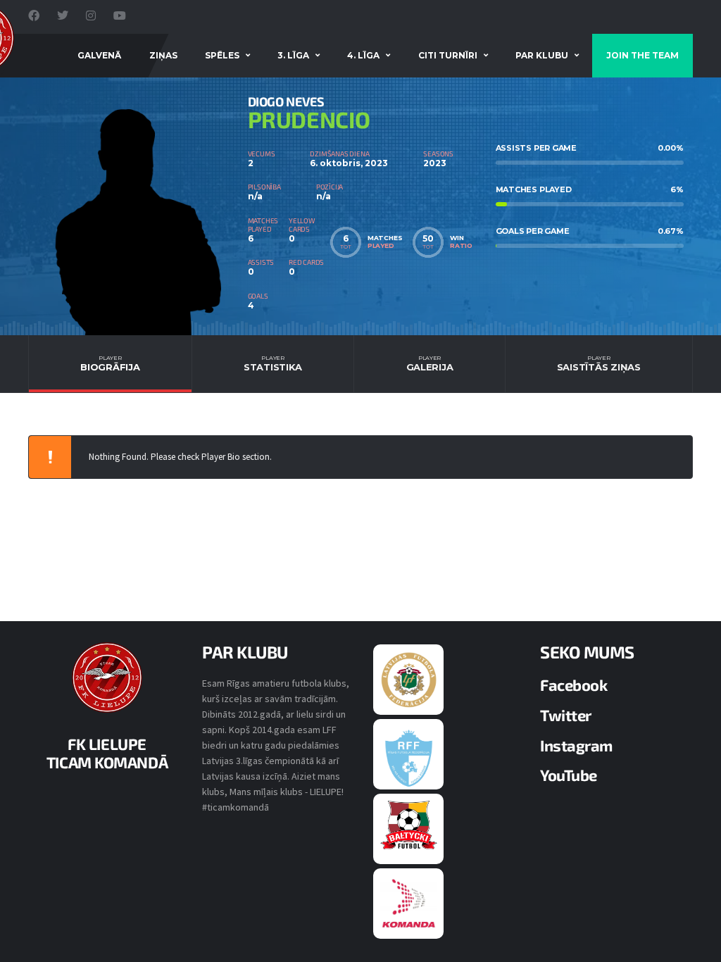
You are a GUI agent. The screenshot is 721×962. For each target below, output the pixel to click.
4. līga (363, 55)
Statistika (273, 363)
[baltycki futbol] (409, 824)
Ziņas (163, 55)
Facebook (573, 684)
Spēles (222, 55)
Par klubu (541, 55)
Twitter (565, 715)
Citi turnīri (447, 55)
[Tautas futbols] (409, 903)
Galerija (429, 363)
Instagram (576, 745)
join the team (642, 55)
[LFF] (409, 679)
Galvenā (99, 55)
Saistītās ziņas (599, 363)
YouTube (568, 775)
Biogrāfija (109, 363)
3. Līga (293, 55)
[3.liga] (409, 757)
